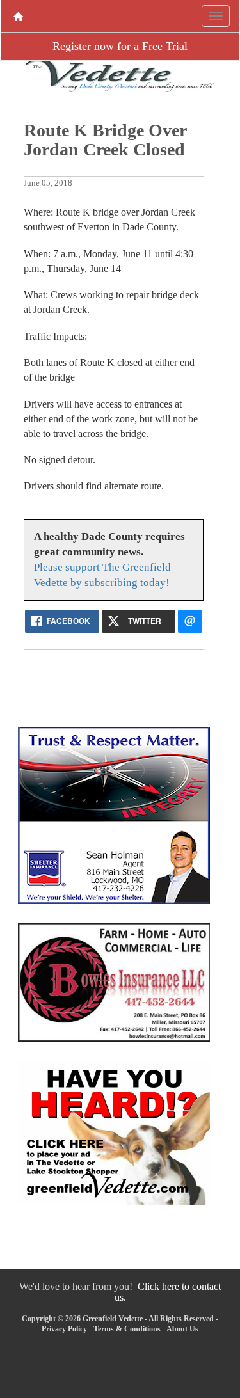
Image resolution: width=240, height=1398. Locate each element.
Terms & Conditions (127, 1328)
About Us (182, 1328)
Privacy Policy (64, 1328)
